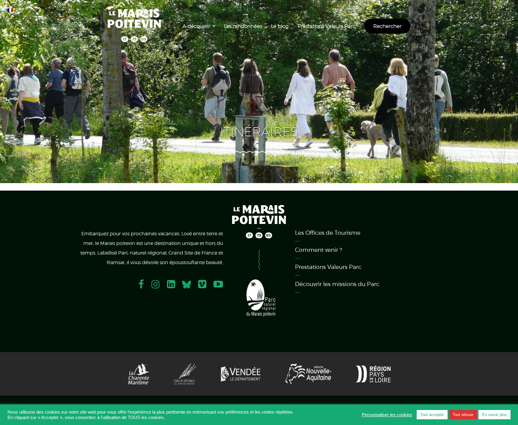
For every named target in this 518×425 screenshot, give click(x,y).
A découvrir (196, 26)
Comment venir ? (318, 249)
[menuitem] (14, 9)
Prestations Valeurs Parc (326, 26)
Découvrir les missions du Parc (337, 284)
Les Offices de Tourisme (327, 232)
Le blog (280, 26)
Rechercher (387, 26)
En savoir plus (494, 414)
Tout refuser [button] (463, 414)
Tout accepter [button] (432, 414)
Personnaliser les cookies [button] (387, 414)
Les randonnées (243, 26)
